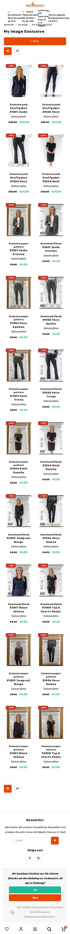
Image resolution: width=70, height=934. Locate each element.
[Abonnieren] (55, 841)
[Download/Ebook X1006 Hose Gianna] (51, 511)
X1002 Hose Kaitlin (51, 321)
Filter (36, 41)
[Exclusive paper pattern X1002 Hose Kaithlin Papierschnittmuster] (19, 293)
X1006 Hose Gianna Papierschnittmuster (51, 682)
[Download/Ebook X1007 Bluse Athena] (19, 581)
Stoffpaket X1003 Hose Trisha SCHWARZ (18, 179)
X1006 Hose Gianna (51, 540)
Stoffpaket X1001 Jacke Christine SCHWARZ (18, 110)
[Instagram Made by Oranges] (38, 858)
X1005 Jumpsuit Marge (18, 540)
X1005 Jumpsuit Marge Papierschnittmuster (19, 682)
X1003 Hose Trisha (51, 394)
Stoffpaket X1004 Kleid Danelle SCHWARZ (51, 179)
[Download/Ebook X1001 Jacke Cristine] (51, 220)
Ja (35, 889)
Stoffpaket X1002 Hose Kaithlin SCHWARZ (51, 110)
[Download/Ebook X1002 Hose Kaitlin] (51, 293)
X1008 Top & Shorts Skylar (51, 609)
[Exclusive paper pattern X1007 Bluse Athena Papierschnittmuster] (19, 723)
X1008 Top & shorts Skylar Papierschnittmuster (51, 755)
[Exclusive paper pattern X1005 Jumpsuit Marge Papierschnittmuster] (19, 650)
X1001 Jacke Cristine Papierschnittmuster (19, 252)
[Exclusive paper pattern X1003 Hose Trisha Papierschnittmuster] (19, 365)
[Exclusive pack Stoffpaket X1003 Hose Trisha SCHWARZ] (19, 151)
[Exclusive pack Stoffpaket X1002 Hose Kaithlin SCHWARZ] (51, 81)
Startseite (9, 24)
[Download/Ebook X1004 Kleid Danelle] (51, 438)
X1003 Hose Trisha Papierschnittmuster (19, 398)
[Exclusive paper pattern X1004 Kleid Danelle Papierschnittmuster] (19, 438)
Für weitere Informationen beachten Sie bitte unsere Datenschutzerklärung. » (40, 912)
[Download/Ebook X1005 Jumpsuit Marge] (19, 511)
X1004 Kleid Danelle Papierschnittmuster (19, 470)
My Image (23, 24)
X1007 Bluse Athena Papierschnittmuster (19, 755)
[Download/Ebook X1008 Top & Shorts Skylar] (51, 581)
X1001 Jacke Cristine (51, 249)
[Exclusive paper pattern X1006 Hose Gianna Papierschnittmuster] (51, 650)
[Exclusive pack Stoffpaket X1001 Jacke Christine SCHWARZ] (19, 81)
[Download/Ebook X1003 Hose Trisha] (51, 365)
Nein (35, 897)
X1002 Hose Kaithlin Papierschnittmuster (19, 325)
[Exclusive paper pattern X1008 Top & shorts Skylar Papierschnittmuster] (51, 723)
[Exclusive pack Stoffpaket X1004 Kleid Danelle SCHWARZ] (51, 151)
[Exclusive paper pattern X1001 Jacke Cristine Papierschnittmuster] (19, 220)
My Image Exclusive (42, 24)
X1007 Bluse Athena (18, 609)
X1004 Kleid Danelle (51, 467)
